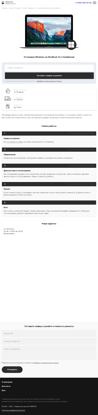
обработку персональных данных (49, 81)
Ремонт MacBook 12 (28, 8)
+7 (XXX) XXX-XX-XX (83, 3)
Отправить (12, 369)
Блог (4, 390)
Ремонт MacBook (15, 8)
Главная (4, 8)
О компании (7, 382)
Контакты (6, 386)
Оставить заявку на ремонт (49, 76)
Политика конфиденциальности (13, 410)
